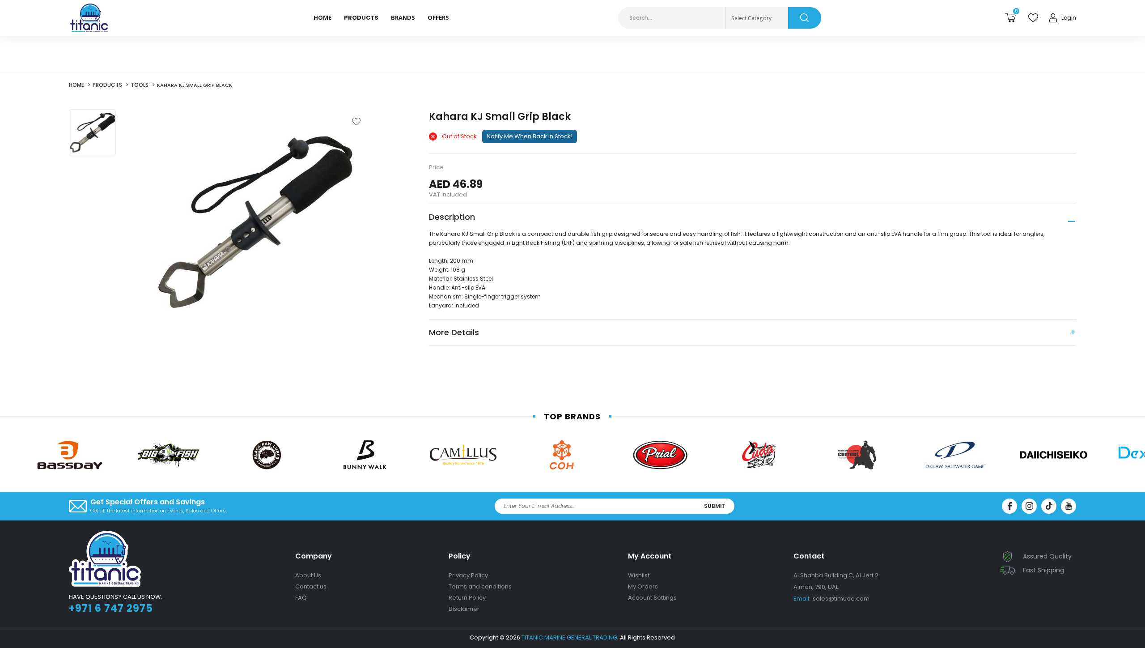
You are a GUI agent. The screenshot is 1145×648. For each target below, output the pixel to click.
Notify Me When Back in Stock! (529, 136)
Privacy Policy (468, 575)
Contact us (311, 586)
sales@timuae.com (831, 598)
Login (1068, 17)
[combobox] (757, 18)
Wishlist (638, 575)
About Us (308, 575)
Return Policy (467, 597)
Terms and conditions (480, 586)
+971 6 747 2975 (111, 608)
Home (322, 17)
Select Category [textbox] (751, 18)
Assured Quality (1047, 556)
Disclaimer (464, 609)
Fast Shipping (1043, 570)
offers (438, 17)
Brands (403, 17)
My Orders (643, 586)
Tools (139, 85)
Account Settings (652, 597)
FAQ (301, 597)
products (361, 17)
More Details (454, 332)
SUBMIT (714, 506)
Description (452, 216)
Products (107, 85)
